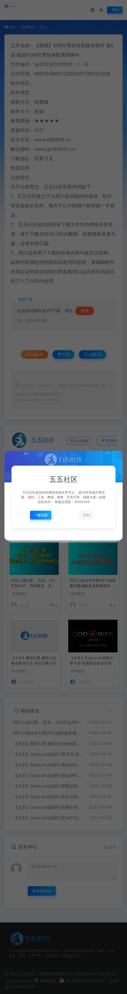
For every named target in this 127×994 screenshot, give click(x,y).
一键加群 (41, 515)
